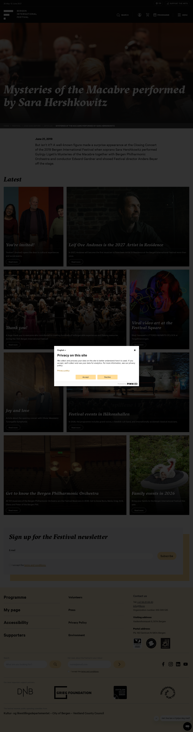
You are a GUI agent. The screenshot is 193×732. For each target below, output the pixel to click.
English (60, 350)
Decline (107, 377)
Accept (86, 377)
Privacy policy (63, 371)
